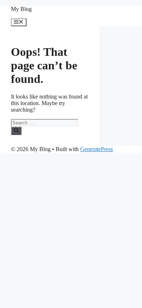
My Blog (21, 9)
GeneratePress (96, 149)
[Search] (16, 131)
